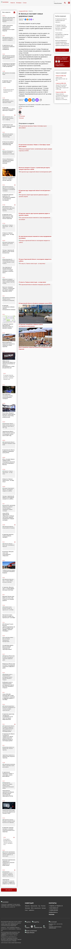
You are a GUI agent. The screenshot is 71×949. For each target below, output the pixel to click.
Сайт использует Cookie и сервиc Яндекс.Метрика (11, 942)
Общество (31, 11)
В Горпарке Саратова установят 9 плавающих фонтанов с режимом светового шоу (61, 27)
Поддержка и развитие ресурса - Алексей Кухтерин (55, 927)
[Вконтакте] (32, 927)
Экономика (27, 908)
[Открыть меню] (69, 3)
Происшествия (34, 905)
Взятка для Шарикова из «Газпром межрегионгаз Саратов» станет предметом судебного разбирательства (62, 43)
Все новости (6, 12)
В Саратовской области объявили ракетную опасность (61, 20)
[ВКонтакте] (25, 19)
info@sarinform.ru (59, 65)
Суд (39, 905)
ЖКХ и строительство (36, 908)
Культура (44, 908)
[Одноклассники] (27, 19)
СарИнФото (31, 910)
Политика (43, 905)
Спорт (26, 910)
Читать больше (62, 50)
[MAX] (31, 19)
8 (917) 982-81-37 (65, 61)
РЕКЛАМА (51, 914)
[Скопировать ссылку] (33, 19)
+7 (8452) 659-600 (53, 910)
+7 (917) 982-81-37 (53, 908)
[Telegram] (29, 19)
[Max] (56, 61)
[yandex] (31, 930)
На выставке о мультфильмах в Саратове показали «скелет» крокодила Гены (61, 35)
